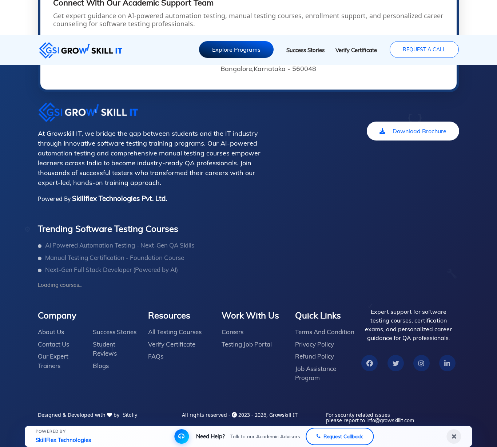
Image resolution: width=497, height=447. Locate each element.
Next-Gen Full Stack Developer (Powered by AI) (111, 269)
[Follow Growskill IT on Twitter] (396, 363)
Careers (232, 332)
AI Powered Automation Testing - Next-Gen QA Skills (119, 245)
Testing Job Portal (247, 344)
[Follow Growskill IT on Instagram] (421, 363)
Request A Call (424, 49)
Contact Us (53, 344)
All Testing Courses (175, 332)
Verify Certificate (356, 50)
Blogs (101, 365)
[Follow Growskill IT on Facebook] (369, 363)
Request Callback (343, 436)
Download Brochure (419, 131)
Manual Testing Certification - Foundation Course (114, 257)
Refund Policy (314, 356)
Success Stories (305, 50)
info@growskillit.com (390, 420)
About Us (51, 332)
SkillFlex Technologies (63, 439)
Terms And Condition (324, 332)
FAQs (155, 356)
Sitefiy (130, 415)
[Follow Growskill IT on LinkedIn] (447, 363)
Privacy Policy (314, 344)
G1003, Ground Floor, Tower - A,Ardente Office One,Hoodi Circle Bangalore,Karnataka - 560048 (318, 64)
